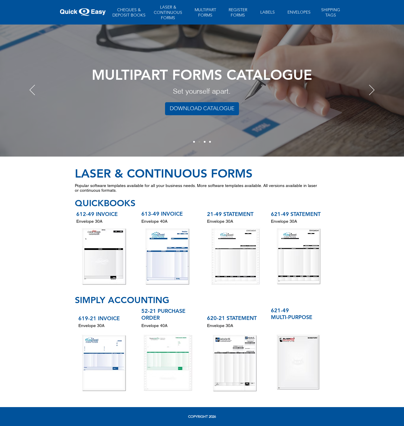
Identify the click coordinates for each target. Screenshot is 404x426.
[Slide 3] (205, 142)
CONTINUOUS (168, 12)
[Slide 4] (210, 142)
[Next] (371, 90)
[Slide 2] (199, 142)
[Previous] (32, 90)
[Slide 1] (194, 142)
